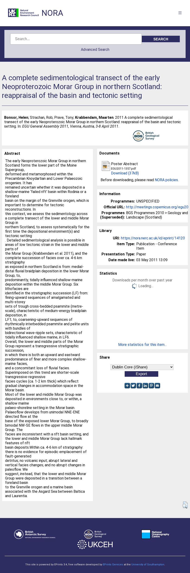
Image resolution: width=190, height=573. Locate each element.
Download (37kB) (125, 173)
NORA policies (166, 180)
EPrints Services (113, 564)
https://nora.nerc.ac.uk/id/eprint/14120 (153, 238)
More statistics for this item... (142, 344)
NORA (52, 13)
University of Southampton (147, 564)
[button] (185, 505)
